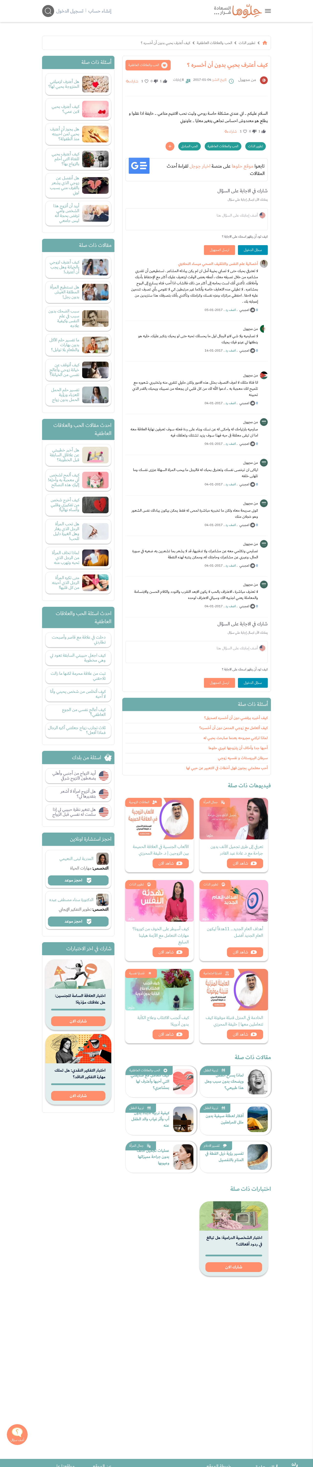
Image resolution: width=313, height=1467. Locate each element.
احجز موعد (74, 880)
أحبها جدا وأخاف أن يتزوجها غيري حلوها (238, 748)
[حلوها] (268, 11)
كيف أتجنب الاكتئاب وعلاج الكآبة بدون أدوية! (163, 1021)
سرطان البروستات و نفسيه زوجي (243, 758)
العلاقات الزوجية (139, 802)
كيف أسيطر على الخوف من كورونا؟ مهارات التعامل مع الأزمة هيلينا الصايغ (161, 935)
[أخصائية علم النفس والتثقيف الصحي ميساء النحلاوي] (264, 264)
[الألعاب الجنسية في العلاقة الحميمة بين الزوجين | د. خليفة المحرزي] (159, 818)
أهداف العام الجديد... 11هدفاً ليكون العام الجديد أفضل (235, 932)
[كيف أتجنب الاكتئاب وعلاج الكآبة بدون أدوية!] (159, 989)
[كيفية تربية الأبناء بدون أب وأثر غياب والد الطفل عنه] (183, 1119)
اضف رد (230, 310)
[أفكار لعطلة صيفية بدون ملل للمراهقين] (257, 1119)
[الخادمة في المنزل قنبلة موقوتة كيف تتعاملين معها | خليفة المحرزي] (234, 989)
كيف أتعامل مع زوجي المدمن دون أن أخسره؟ (233, 728)
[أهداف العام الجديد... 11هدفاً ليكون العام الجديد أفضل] (234, 901)
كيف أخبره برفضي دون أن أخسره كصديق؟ (236, 718)
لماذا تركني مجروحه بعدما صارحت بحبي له (235, 738)
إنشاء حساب (99, 11)
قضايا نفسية (137, 973)
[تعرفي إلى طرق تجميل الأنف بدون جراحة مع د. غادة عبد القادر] (234, 818)
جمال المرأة (210, 802)
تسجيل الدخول (69, 11)
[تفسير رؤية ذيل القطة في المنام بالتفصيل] (257, 1157)
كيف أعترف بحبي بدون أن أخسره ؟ (165, 43)
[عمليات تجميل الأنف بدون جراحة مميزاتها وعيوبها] (183, 1157)
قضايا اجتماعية (212, 973)
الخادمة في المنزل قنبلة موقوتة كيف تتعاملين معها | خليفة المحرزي (234, 1021)
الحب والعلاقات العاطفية (214, 43)
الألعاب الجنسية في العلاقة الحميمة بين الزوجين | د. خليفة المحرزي (161, 850)
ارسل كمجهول (219, 250)
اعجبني (244, 310)
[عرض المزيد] (170, 146)
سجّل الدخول (253, 250)
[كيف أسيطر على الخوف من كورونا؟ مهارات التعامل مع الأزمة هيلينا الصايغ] (159, 901)
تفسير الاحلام (212, 1145)
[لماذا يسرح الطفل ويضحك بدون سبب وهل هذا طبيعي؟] (257, 1081)
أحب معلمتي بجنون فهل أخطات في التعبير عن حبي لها (227, 768)
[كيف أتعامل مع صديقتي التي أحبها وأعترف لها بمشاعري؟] (183, 1081)
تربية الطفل (211, 1070)
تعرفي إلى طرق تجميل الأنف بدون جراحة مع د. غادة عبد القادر (237, 850)
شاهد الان (240, 863)
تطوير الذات (247, 43)
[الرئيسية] (265, 43)
